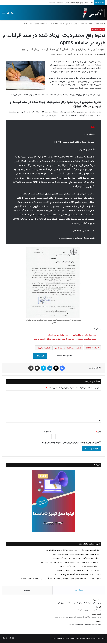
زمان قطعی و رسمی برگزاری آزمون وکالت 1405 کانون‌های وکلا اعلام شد (72, 550)
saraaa (98, 621)
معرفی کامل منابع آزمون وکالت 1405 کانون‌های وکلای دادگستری (70, 2)
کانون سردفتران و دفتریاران (67, 347)
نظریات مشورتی (79, 23)
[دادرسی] (92, 12)
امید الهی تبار (96, 600)
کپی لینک (40, 356)
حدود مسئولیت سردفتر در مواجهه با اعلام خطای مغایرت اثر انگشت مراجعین (64, 339)
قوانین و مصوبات (92, 23)
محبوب (27, 590)
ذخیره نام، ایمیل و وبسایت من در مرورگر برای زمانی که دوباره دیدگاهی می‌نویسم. (70, 443)
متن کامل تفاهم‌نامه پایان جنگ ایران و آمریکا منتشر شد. (77, 566)
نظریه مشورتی (43, 347)
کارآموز (98, 607)
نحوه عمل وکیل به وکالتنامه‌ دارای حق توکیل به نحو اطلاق (72, 335)
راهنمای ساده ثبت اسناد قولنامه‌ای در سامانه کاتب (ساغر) (77, 570)
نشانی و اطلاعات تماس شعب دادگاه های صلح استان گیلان (77, 574)
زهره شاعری (99, 54)
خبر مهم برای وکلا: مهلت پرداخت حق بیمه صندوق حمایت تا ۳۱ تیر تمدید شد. (69, 562)
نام (99, 420)
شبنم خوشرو (96, 614)
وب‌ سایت (48, 431)
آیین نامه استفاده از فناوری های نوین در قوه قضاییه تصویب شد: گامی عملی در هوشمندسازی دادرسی (60, 578)
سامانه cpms (91, 347)
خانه (101, 23)
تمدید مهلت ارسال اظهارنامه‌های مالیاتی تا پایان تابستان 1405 (76, 554)
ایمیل (98, 431)
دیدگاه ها (79, 590)
